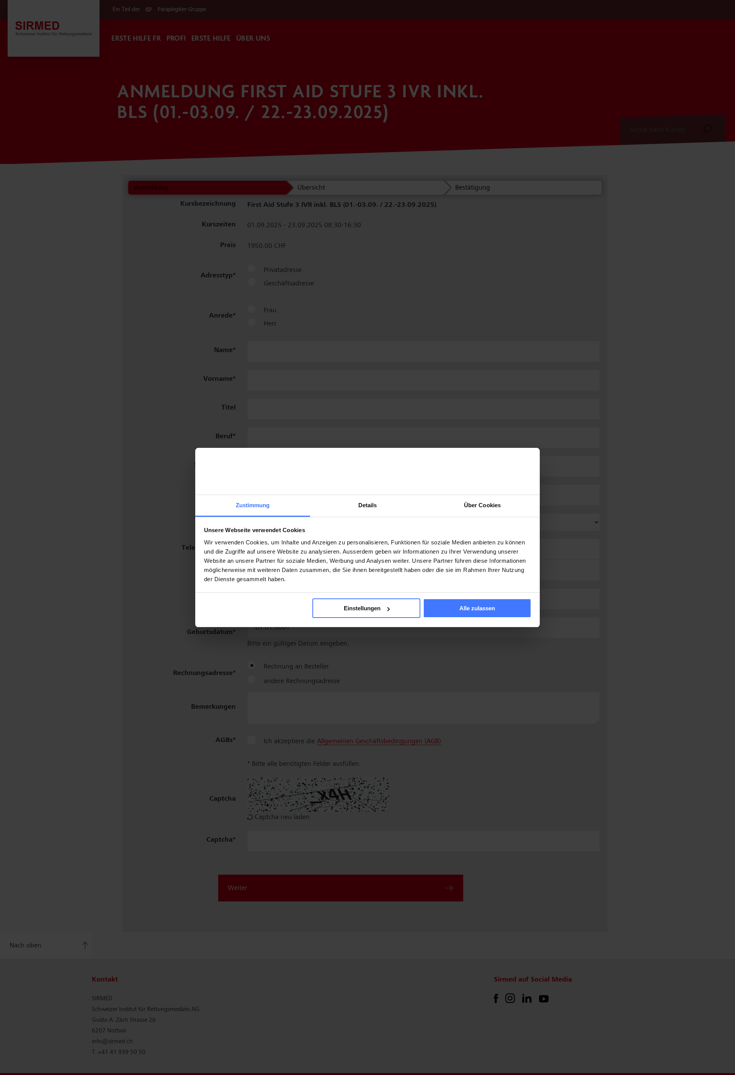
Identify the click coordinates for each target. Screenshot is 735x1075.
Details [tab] (367, 505)
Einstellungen (362, 608)
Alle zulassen (477, 608)
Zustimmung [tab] (253, 505)
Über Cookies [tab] (482, 505)
